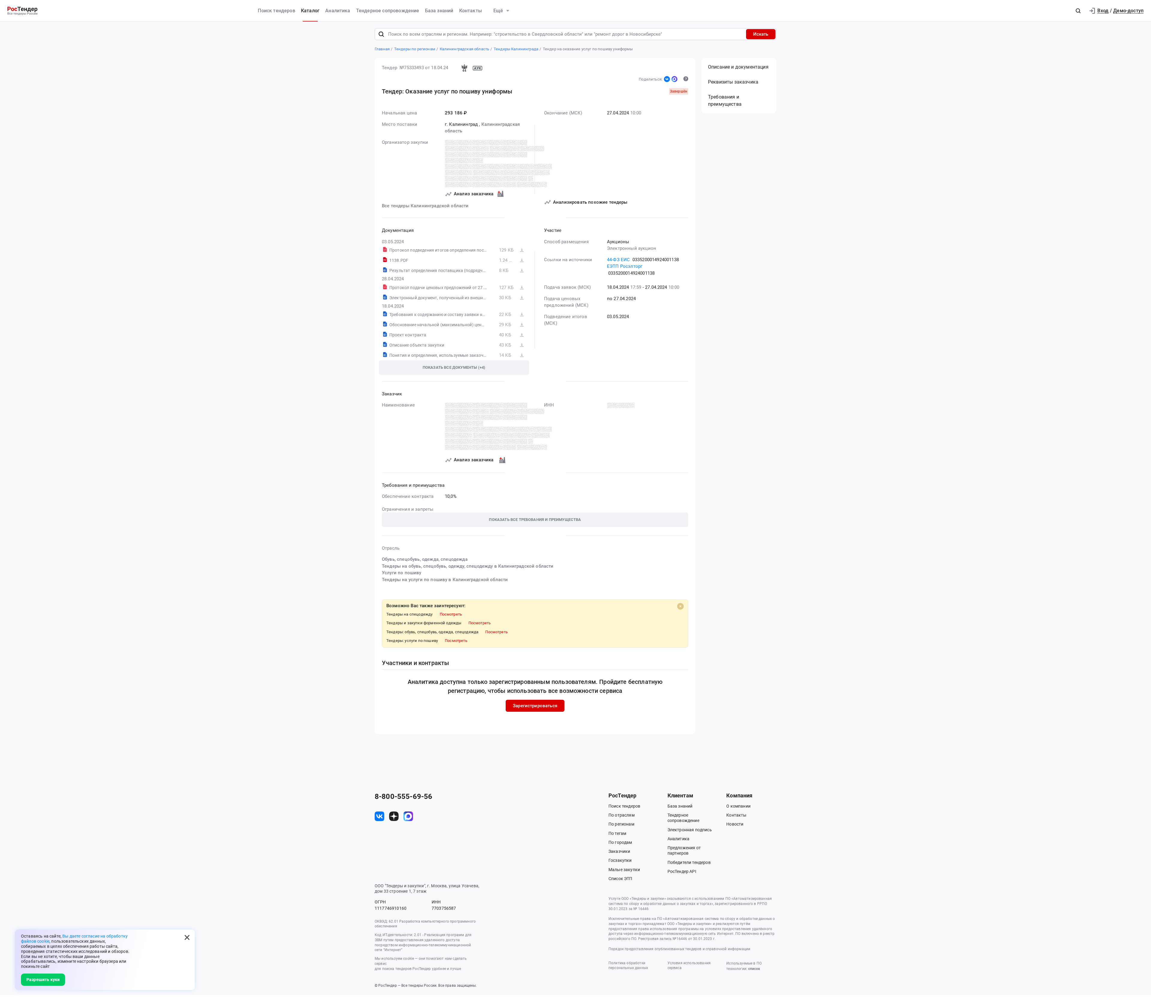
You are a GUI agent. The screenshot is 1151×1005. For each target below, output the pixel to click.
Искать (760, 34)
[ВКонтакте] (667, 79)
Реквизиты (733, 82)
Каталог (310, 10)
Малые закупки (624, 869)
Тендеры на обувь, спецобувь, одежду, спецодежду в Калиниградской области (468, 566)
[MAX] (674, 79)
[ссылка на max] (408, 816)
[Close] (680, 606)
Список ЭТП (620, 878)
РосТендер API (682, 871)
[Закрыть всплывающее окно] (187, 937)
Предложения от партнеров (684, 850)
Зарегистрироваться (535, 705)
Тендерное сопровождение (387, 10)
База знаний (439, 10)
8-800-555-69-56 (403, 796)
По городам (620, 842)
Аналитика (337, 10)
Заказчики (619, 851)
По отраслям (621, 815)
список (754, 969)
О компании (738, 806)
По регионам (621, 824)
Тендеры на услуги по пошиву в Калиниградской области (445, 579)
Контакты (470, 10)
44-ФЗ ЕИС (618, 259)
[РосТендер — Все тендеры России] (22, 11)
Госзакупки (620, 860)
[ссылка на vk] (379, 816)
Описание (738, 67)
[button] (1078, 10)
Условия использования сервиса (689, 965)
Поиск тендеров (276, 10)
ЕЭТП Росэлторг (624, 266)
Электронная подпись (690, 829)
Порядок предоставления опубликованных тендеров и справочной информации (679, 949)
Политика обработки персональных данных (628, 965)
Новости (734, 824)
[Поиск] (381, 34)
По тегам (617, 833)
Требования (725, 100)
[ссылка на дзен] (394, 816)
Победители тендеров (689, 862)
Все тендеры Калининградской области (425, 205)
